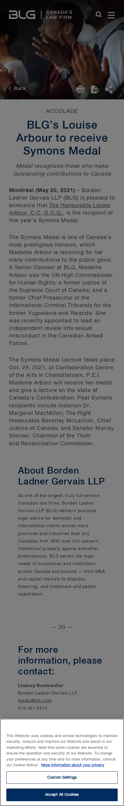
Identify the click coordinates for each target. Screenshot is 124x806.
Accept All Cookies (62, 795)
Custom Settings (62, 778)
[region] (62, 762)
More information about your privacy (72, 765)
